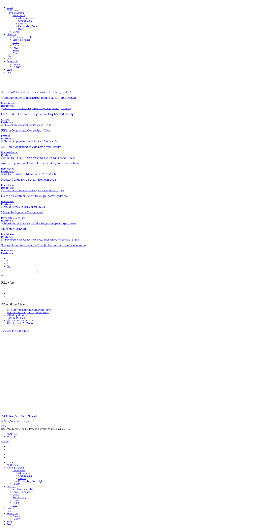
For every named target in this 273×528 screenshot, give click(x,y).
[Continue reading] (29, 310)
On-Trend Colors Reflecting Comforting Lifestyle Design (38, 114)
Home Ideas (7, 168)
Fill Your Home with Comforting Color (25, 130)
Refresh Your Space (14, 228)
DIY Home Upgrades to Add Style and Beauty (31, 146)
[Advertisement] (84, 82)
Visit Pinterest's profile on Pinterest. (19, 416)
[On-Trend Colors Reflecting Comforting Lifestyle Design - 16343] (36, 108)
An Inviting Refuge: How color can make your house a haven (41, 163)
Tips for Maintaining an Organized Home (28, 312)
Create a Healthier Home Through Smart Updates (34, 196)
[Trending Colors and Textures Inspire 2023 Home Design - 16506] (36, 92)
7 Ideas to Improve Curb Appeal (22, 212)
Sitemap (11, 436)
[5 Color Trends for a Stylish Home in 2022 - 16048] (28, 174)
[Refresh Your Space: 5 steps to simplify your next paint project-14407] (38, 223)
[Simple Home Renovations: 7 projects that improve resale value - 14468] (40, 239)
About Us (12, 434)
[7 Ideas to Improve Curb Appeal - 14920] (23, 207)
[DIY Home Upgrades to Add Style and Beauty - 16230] (30, 141)
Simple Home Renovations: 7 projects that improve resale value (43, 245)
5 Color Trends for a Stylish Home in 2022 (28, 179)
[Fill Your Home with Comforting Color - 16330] (26, 125)
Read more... (7, 105)
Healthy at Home (16, 318)
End (9, 266)
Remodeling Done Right (13, 218)
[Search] (2, 275)
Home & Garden (9, 103)
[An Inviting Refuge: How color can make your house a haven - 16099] (38, 157)
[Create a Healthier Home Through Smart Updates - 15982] (32, 190)
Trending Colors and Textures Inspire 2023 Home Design (38, 97)
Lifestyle (5, 119)
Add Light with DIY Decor (20, 323)
